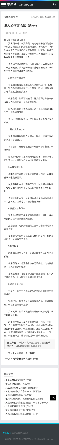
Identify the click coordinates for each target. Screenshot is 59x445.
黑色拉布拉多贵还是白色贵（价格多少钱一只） (28, 402)
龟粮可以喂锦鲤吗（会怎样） (19, 395)
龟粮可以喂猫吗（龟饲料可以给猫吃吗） (24, 399)
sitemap (50, 439)
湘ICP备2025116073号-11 (24, 439)
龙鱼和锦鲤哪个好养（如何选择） (21, 410)
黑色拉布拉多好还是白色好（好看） (22, 413)
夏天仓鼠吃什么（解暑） (24, 353)
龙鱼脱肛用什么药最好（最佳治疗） (22, 387)
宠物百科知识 (50, 17)
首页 (41, 17)
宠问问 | (20, 4)
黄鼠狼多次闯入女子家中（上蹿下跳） (23, 391)
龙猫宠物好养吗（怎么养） (18, 384)
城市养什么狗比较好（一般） (27, 358)
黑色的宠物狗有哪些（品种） (19, 380)
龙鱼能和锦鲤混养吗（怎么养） (20, 406)
